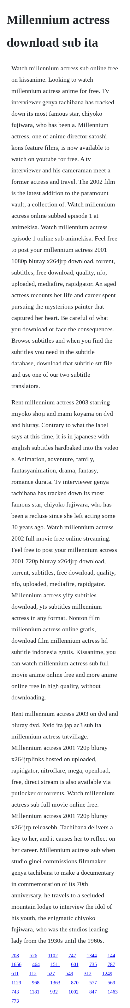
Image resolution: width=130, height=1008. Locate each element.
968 (35, 982)
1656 (16, 964)
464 (36, 964)
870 (75, 982)
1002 (73, 991)
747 (72, 955)
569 (111, 982)
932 (54, 991)
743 (15, 991)
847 (93, 991)
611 (15, 973)
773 (15, 1001)
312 (88, 973)
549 (69, 973)
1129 (16, 982)
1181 (34, 991)
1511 (55, 964)
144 (111, 955)
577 (93, 982)
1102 (53, 955)
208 (15, 955)
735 (93, 964)
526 (33, 955)
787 (111, 964)
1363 (55, 982)
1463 (113, 991)
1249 (107, 973)
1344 (92, 955)
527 (51, 973)
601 (75, 964)
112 (33, 973)
